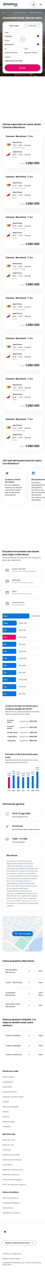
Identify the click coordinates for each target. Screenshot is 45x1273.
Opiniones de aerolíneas (12, 1160)
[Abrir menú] (41, 4)
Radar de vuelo (8, 1145)
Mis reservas (7, 1208)
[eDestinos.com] (5, 12)
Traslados (6, 1126)
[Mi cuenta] (33, 4)
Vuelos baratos (8, 1077)
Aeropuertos (7, 1165)
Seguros (5, 1116)
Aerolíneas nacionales (11, 1155)
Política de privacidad (10, 1259)
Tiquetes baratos (9, 1092)
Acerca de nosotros (10, 1198)
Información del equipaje (12, 1179)
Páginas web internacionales (17, 1243)
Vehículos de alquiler (10, 1107)
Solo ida (32, 26)
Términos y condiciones (11, 1254)
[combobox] (20, 36)
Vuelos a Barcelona (20, 12)
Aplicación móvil (8, 1140)
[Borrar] (37, 36)
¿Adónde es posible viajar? (13, 1097)
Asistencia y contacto (11, 1213)
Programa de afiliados (11, 1203)
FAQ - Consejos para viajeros (14, 1184)
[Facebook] (5, 1231)
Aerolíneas (6, 1150)
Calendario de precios (11, 1174)
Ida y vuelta (14, 26)
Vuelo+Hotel (7, 1087)
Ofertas (5, 1111)
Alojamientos (7, 1082)
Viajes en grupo (8, 1121)
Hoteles (5, 1102)
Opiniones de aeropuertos (12, 1169)
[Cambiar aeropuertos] (22, 39)
